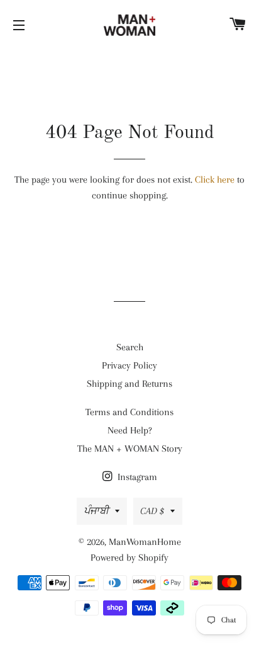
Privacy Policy (129, 365)
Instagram (136, 477)
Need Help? (129, 430)
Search (129, 347)
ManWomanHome (145, 541)
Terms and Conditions (129, 412)
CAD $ (152, 511)
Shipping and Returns (129, 383)
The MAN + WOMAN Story (129, 448)
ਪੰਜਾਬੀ (96, 511)
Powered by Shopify (129, 557)
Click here (214, 179)
